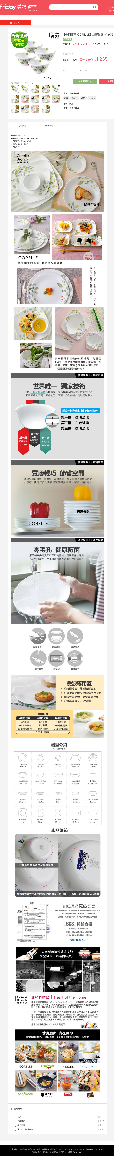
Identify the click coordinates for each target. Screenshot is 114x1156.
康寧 (66, 98)
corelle (92, 98)
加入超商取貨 (85, 81)
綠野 (83, 98)
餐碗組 (75, 98)
